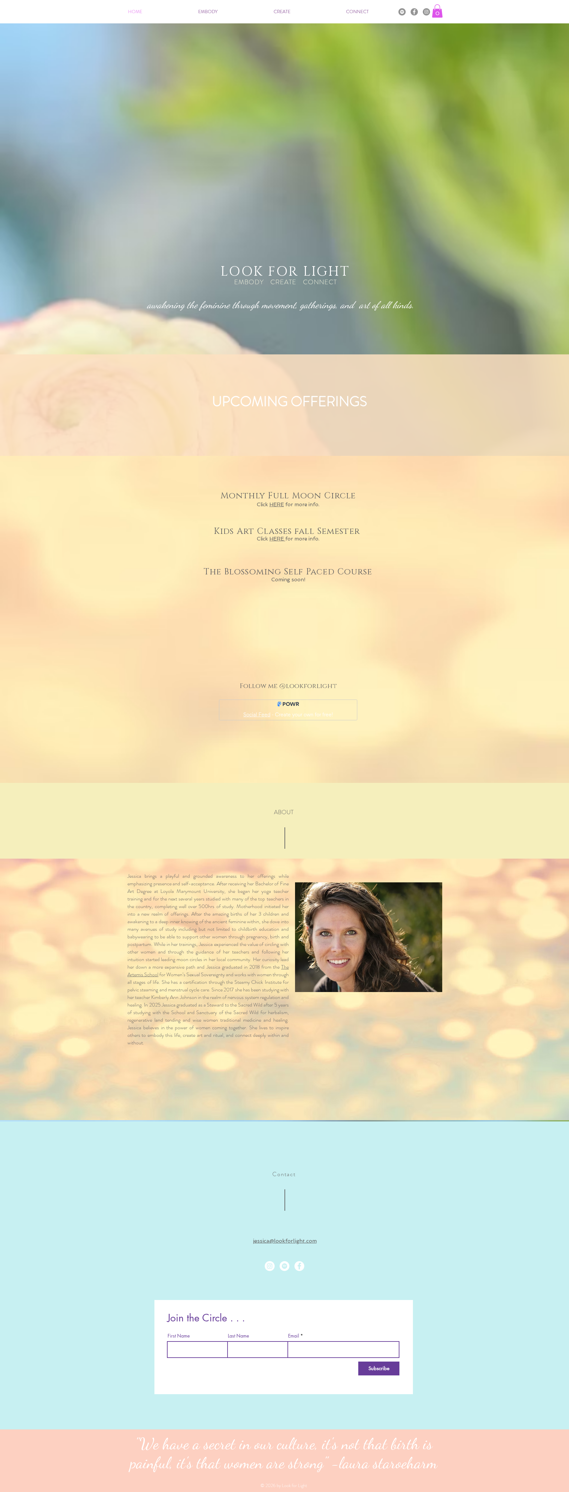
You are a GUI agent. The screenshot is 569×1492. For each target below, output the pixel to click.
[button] (437, 11)
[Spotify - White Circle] (284, 1266)
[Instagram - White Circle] (270, 1266)
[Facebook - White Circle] (299, 1266)
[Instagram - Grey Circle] (426, 11)
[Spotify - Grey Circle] (402, 11)
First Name (179, 1336)
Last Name (238, 1336)
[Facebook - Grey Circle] (414, 11)
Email (293, 1336)
